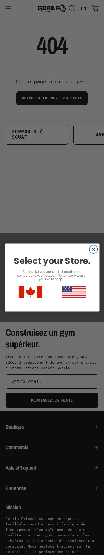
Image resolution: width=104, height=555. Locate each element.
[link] (30, 292)
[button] (74, 292)
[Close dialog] (93, 249)
